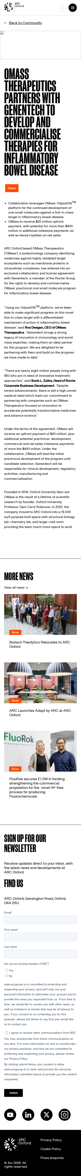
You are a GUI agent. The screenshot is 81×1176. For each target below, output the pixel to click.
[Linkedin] (28, 1119)
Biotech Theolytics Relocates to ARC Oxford (39, 644)
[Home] (17, 7)
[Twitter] (46, 1119)
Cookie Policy (50, 1149)
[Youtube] (10, 1119)
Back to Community (25, 23)
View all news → (16, 587)
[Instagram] (65, 1119)
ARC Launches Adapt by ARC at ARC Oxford (40, 713)
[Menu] (73, 8)
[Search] (62, 8)
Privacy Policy (51, 1140)
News (12, 188)
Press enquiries (52, 1158)
